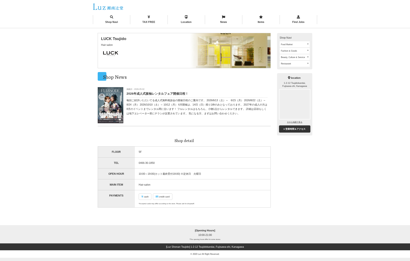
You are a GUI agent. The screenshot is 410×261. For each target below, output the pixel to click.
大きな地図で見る (294, 122)
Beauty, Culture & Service (293, 57)
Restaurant (286, 63)
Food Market (287, 44)
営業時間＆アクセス (295, 129)
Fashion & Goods (289, 51)
